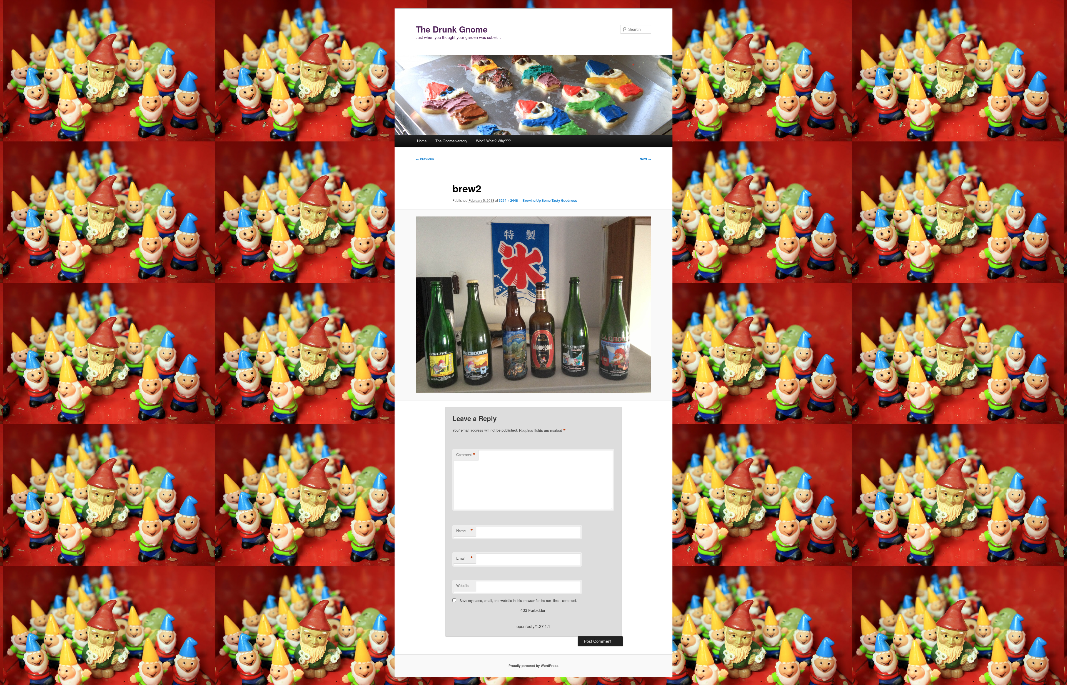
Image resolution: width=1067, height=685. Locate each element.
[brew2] (533, 304)
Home (422, 140)
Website (462, 585)
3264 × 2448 (508, 200)
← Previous (425, 158)
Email (464, 558)
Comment (465, 454)
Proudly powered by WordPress (533, 665)
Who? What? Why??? (493, 140)
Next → (645, 158)
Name (464, 530)
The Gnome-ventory (451, 140)
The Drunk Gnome (452, 29)
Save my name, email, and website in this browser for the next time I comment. (518, 600)
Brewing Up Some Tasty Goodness (549, 200)
